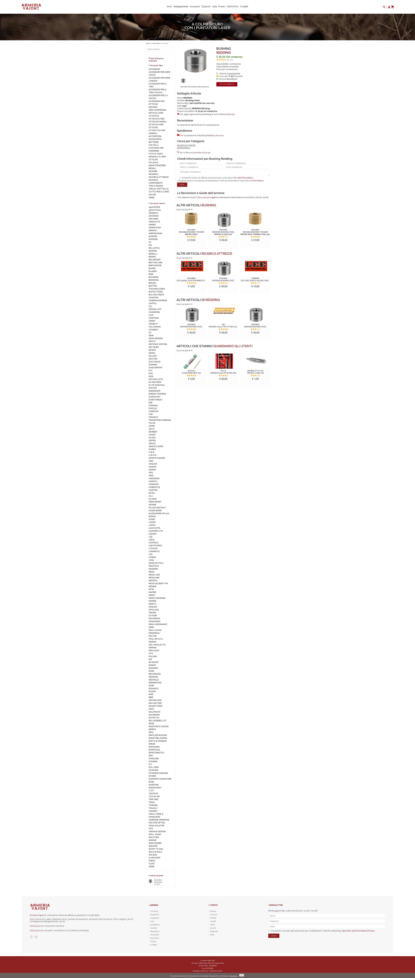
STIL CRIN (153, 767)
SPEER (152, 744)
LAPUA (152, 525)
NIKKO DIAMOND (157, 598)
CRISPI (152, 321)
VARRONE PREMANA (159, 820)
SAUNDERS (154, 714)
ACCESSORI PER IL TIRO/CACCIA (158, 91)
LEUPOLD (153, 542)
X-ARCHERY (154, 857)
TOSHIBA (153, 805)
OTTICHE (153, 159)
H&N (151, 461)
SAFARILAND (155, 700)
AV (150, 242)
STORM (152, 776)
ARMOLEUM (155, 227)
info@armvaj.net (235, 76)
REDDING (223, 52)
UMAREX (153, 811)
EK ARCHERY (155, 382)
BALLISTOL (154, 248)
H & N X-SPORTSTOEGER (157, 456)
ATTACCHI (154, 116)
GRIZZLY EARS (156, 446)
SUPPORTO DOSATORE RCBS (160, 780)
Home (148, 43)
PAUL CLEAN (155, 630)
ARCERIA (153, 107)
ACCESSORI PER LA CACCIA (158, 96)
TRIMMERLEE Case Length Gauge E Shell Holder (259, 279)
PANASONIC (154, 621)
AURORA (153, 236)
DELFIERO (154, 347)
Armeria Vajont (37, 915)
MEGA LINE (154, 574)
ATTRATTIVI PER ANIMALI (157, 131)
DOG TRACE (154, 361)
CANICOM (153, 297)
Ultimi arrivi (233, 6)
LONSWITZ (154, 551)
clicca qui (230, 114)
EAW (151, 376)
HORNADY (154, 484)
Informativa (233, 976)
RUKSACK (153, 688)
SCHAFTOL (154, 717)
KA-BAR (152, 499)
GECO (151, 429)
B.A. (150, 245)
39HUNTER (154, 207)
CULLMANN (155, 326)
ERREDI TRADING (157, 394)
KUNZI (152, 519)
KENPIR (152, 504)
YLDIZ (152, 863)
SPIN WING (154, 747)
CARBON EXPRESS (158, 300)
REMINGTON (155, 682)
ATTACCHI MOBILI (158, 121)
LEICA (152, 539)
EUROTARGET (156, 399)
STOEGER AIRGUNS (158, 773)
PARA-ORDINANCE (158, 624)
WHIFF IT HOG (156, 849)
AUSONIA (153, 239)
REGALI (152, 168)
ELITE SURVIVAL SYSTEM (157, 386)
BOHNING (153, 277)
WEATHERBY (155, 843)
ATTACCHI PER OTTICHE (156, 126)
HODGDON (154, 478)
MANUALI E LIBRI (157, 156)
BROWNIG (154, 280)
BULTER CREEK (156, 294)
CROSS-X (153, 324)
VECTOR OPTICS (157, 822)
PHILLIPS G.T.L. (156, 639)
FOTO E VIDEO (156, 153)
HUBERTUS (154, 487)
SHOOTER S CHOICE (159, 726)
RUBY (151, 685)
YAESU (152, 860)
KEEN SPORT (155, 502)
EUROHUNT (154, 396)
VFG (151, 828)
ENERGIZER (154, 391)
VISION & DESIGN (157, 831)
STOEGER (153, 770)
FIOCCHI (153, 408)
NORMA (152, 601)
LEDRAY (153, 534)
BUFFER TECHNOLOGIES (157, 287)
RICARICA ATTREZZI (186, 145)
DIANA (152, 353)
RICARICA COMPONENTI (156, 181)
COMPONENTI (183, 148)
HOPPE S (153, 481)
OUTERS (153, 615)
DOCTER (153, 359)
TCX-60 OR (154, 796)
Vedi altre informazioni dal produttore (194, 87)
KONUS (152, 516)
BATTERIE (154, 142)
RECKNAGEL (155, 674)
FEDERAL (153, 405)
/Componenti (155, 43)
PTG (151, 653)
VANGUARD (154, 817)
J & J (151, 496)
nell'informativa (245, 177)
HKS (151, 472)
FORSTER (153, 411)
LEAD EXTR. (154, 528)
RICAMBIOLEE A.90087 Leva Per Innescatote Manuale (197, 279)
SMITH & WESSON (158, 741)
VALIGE (152, 194)
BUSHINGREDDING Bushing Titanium (191, 232)
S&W (151, 697)
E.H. (150, 370)
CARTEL (153, 303)
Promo (221, 6)
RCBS (151, 671)
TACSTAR (153, 793)
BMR (151, 274)
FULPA (152, 423)
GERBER (153, 431)
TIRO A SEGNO (156, 186)
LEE (150, 537)
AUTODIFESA (155, 136)
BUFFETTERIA (156, 291)
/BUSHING (164, 43)
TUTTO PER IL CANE (159, 191)
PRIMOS (152, 647)
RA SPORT (154, 662)
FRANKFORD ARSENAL (160, 420)
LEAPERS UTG (156, 531)
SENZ (151, 723)
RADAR (152, 665)
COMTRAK (154, 318)
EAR (151, 373)
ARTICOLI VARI (156, 113)
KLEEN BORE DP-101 (159, 513)
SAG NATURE (155, 703)
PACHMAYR (154, 618)
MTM (151, 589)
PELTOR (153, 636)
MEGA (152, 572)
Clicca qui (35, 926)
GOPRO (152, 440)
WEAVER (153, 846)
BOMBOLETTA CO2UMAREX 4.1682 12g (255, 372)
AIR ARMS (153, 219)
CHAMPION (154, 312)
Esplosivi (206, 6)
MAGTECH (154, 566)
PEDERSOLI (154, 633)
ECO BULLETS (156, 379)
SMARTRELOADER (158, 738)
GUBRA (152, 449)
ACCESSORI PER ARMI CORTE (159, 73)
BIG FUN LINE (155, 262)
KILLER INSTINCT (157, 507)
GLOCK (152, 437)
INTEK (152, 493)
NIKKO (152, 595)
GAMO (152, 426)
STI (150, 764)
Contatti (244, 6)
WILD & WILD (155, 852)
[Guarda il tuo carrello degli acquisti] (392, 7)
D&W (151, 335)
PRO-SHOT (154, 650)
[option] (183, 80)
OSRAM (152, 612)
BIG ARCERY (155, 259)
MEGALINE (154, 577)
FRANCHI (153, 417)
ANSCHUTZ (154, 221)
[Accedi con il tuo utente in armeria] (389, 7)
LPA (150, 554)
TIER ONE (153, 799)
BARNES (153, 251)
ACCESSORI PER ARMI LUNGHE (159, 79)
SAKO (151, 709)
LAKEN (152, 522)
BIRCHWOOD (155, 265)
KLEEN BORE (155, 510)
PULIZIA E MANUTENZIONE (157, 164)
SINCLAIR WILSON (158, 735)
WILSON (153, 855)
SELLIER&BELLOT (158, 720)
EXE (150, 402)
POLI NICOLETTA (157, 644)
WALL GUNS (155, 834)
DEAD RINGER (156, 338)
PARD (151, 627)
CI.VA (151, 315)
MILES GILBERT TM (158, 583)
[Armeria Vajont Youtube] (36, 936)
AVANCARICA (155, 139)
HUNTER (153, 490)
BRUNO (152, 283)
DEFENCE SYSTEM (158, 344)
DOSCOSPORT (156, 367)
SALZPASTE (154, 712)
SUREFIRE (154, 785)
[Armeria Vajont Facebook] (31, 936)
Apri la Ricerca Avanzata (156, 59)
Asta (214, 6)
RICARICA (153, 174)
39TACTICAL (155, 210)
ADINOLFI (153, 213)
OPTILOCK (154, 609)
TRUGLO (153, 808)
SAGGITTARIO (155, 706)
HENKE (152, 469)
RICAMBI (153, 171)
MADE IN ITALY (156, 563)
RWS (151, 694)
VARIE (152, 197)
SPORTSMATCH (156, 752)
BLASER (153, 271)
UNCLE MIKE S (156, 814)
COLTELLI (153, 145)
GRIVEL (152, 443)
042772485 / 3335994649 (209, 966)
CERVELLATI (155, 309)
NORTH (152, 604)
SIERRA (152, 729)
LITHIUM (153, 548)
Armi (169, 6)
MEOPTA (153, 580)
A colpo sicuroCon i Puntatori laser (207, 26)
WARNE (152, 840)
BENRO (152, 256)
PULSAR (153, 656)
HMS (151, 475)
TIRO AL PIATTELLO (158, 188)
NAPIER (152, 592)
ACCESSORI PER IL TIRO (158, 85)
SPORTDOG (154, 749)
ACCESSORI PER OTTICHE (156, 102)
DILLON (152, 356)
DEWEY (152, 350)
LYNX (151, 560)
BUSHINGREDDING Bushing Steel (223, 232)
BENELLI (153, 254)
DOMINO (153, 364)
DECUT (152, 341)
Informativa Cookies (216, 971)
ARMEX (152, 224)
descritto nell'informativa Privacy (358, 930)
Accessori (195, 6)
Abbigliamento (180, 6)
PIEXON (152, 642)
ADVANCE (154, 216)
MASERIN (153, 569)
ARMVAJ (153, 230)
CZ (150, 332)
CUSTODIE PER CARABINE (156, 149)
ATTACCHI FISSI (156, 118)
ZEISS (151, 866)
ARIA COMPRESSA (157, 110)
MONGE (152, 586)
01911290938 (209, 968)
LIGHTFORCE (155, 545)
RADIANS (153, 668)
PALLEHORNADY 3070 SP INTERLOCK (223, 372)
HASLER (153, 464)
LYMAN (152, 557)
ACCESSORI (154, 69)
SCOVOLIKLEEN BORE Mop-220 (191, 372)
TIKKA (152, 802)
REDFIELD (154, 679)
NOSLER (153, 607)
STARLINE (154, 758)
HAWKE (152, 466)
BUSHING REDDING (158, 881)
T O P (151, 790)
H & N (151, 452)
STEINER (153, 761)
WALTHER (154, 837)
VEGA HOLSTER (156, 825)
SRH (151, 755)
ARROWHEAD (155, 233)
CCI (150, 306)
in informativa (256, 180)
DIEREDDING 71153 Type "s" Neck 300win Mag (227, 326)
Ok (242, 975)
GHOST (152, 434)
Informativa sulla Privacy (200, 971)
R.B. (150, 659)
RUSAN (152, 691)
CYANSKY (153, 329)
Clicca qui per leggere (207, 197)
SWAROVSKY (155, 787)
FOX (151, 414)
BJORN (152, 268)
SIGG (151, 732)
